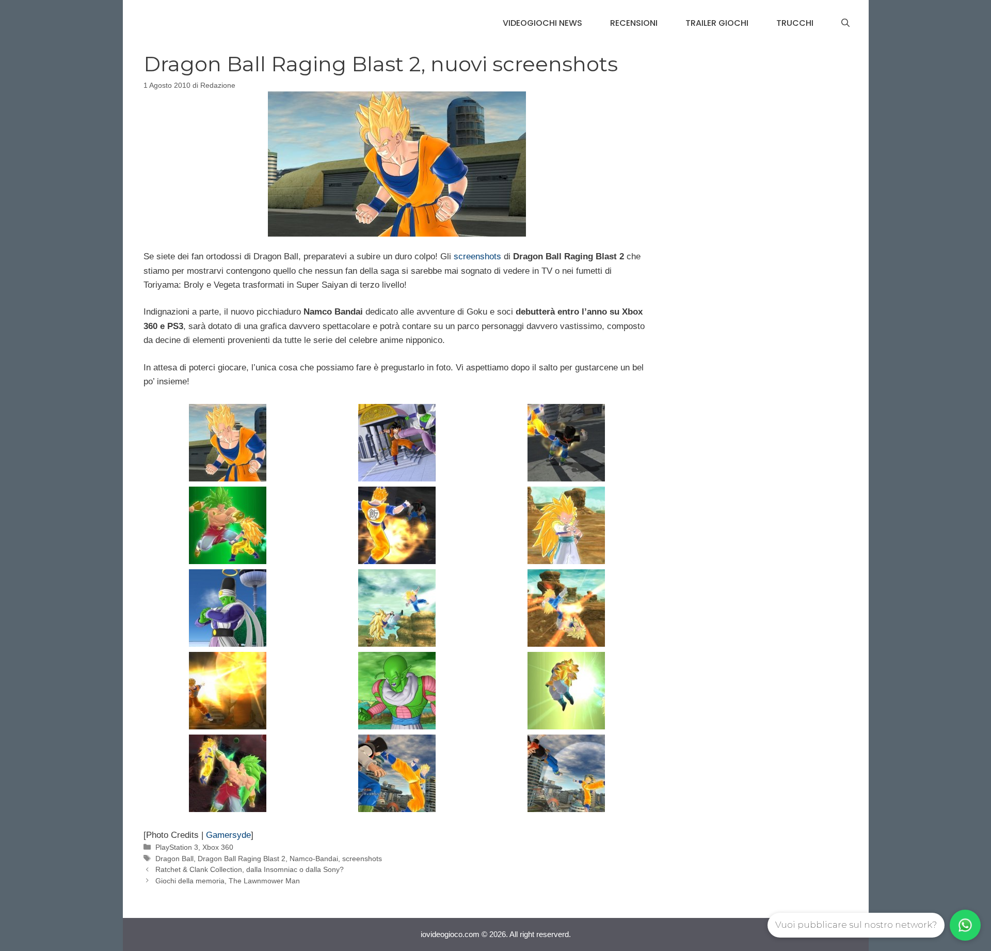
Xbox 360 (217, 847)
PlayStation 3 (176, 847)
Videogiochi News (542, 23)
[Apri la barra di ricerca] (845, 23)
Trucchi (794, 23)
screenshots (477, 256)
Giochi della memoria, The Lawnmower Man (227, 881)
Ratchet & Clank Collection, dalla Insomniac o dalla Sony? (249, 869)
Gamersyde (228, 835)
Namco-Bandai (314, 858)
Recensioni (634, 23)
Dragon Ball (174, 858)
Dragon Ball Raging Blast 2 (241, 858)
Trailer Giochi (716, 23)
